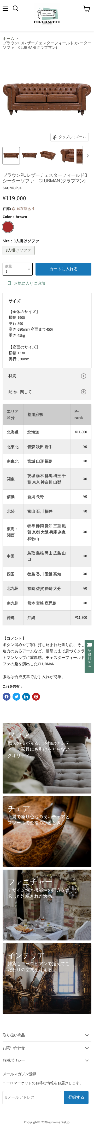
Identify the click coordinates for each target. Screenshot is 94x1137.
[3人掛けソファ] (19, 256)
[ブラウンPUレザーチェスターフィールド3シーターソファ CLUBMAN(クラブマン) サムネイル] (11, 155)
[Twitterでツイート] (16, 697)
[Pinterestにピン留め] (36, 697)
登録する (76, 1097)
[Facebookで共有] (6, 697)
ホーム (8, 38)
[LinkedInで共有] (26, 697)
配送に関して (20, 392)
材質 (12, 376)
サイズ (14, 301)
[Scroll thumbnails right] (87, 156)
